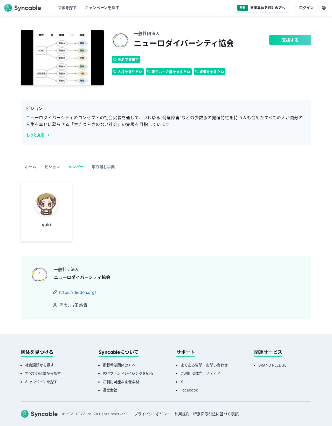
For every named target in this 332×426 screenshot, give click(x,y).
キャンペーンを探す (41, 382)
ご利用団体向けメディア (200, 373)
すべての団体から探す (43, 373)
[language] (324, 8)
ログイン (306, 7)
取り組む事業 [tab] (103, 167)
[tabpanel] (166, 211)
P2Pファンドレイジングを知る (128, 373)
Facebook (189, 390)
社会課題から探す (39, 365)
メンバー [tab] (76, 167)
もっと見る (35, 135)
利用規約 (182, 414)
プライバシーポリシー (152, 414)
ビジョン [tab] (52, 167)
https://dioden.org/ (77, 292)
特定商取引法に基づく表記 (216, 414)
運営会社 (110, 390)
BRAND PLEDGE (272, 365)
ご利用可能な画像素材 (121, 382)
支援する (290, 40)
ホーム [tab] (30, 167)
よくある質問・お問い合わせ (204, 365)
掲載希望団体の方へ (119, 365)
